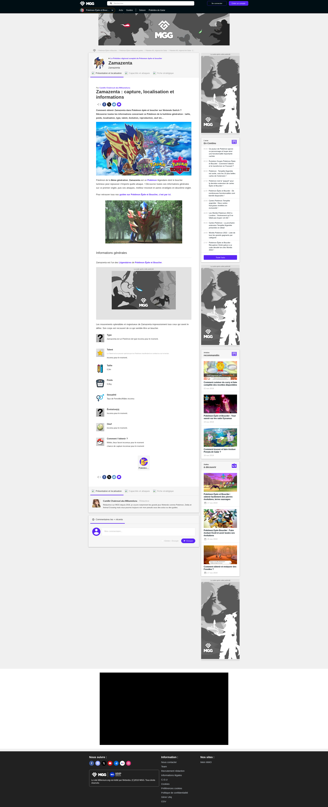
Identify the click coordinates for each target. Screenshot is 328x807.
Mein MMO (206, 762)
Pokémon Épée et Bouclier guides (131, 50)
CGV (163, 801)
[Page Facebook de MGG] (91, 763)
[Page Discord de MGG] (97, 763)
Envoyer (189, 541)
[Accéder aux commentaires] (119, 104)
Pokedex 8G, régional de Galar (156, 50)
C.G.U (164, 779)
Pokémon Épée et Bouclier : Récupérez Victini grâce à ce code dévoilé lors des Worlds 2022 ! (220, 246)
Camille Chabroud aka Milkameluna (114, 88)
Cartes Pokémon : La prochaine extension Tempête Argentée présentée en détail (222, 225)
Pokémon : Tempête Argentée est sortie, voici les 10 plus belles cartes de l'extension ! (222, 173)
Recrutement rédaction (172, 771)
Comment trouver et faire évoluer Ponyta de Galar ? (220, 450)
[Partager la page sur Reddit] (114, 104)
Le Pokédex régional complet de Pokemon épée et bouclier (136, 58)
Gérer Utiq (166, 797)
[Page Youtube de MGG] (110, 763)
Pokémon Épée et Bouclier (107, 50)
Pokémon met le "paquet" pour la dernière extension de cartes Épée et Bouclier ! (221, 183)
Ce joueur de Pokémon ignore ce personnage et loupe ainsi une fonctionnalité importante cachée (221, 152)
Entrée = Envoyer (172, 541)
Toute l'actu (220, 257)
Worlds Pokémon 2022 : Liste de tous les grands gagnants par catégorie (222, 235)
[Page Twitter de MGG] (103, 763)
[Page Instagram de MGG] (128, 763)
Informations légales (171, 775)
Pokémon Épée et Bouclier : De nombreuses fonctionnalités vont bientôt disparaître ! (222, 193)
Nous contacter (169, 762)
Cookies (165, 784)
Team (164, 766)
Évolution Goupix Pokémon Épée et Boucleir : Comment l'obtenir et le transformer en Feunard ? (222, 163)
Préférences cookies (171, 788)
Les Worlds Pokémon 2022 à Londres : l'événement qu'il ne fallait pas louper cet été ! (221, 215)
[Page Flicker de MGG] (122, 763)
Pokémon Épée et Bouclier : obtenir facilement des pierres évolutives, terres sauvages (218, 496)
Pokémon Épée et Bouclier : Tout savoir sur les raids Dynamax (220, 417)
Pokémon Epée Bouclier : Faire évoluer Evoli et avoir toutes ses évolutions (219, 533)
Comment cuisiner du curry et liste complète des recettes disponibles (220, 383)
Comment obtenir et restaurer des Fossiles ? (220, 568)
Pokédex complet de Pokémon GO (144, 468)
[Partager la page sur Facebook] (104, 104)
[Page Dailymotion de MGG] (116, 763)
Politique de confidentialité (174, 792)
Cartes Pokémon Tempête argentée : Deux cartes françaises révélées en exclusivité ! (219, 204)
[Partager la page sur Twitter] (109, 104)
